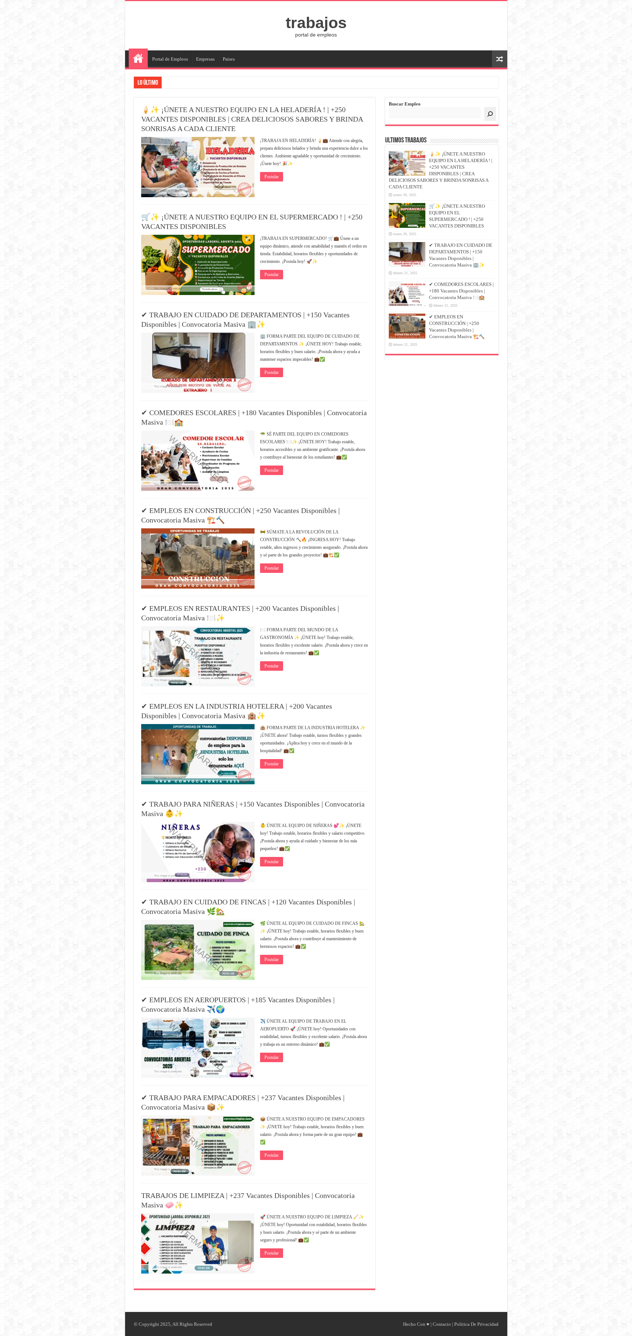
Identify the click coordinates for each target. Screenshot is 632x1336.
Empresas (205, 59)
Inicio (138, 58)
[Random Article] (499, 59)
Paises (229, 59)
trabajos (316, 22)
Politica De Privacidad (476, 1324)
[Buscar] (490, 114)
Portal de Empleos (170, 59)
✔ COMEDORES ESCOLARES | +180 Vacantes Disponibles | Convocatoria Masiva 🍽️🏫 (461, 291)
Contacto (442, 1324)
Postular (271, 176)
